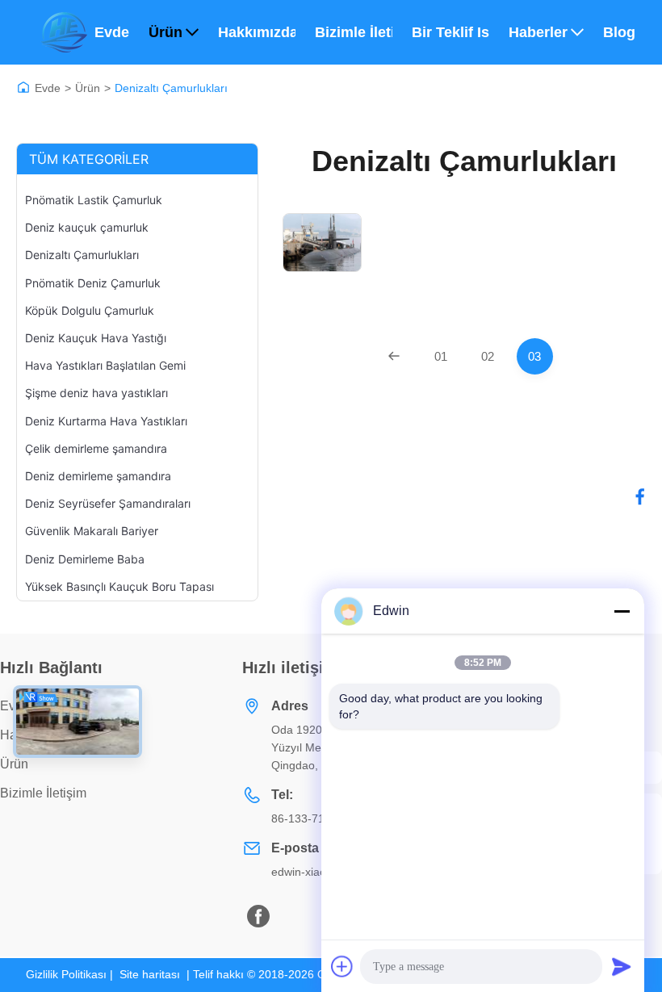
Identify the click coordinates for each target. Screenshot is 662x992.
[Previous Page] (394, 356)
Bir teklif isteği (450, 32)
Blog (619, 32)
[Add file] (342, 966)
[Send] (622, 966)
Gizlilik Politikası (66, 974)
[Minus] (621, 611)
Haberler (538, 32)
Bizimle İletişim (353, 32)
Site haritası (149, 974)
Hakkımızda (256, 32)
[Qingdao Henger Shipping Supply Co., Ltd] (63, 32)
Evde (111, 32)
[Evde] (23, 87)
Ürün (165, 32)
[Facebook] (640, 496)
